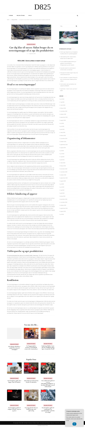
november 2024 (63, 138)
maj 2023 (62, 190)
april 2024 (62, 159)
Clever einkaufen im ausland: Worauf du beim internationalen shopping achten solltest (68, 79)
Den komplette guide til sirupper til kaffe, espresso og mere (14, 409)
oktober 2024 (63, 141)
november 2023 (63, 171)
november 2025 (63, 111)
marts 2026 (62, 105)
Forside (11, 15)
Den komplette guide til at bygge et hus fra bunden (14, 381)
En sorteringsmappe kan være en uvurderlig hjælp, (20, 255)
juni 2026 (62, 99)
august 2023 (63, 181)
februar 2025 (63, 135)
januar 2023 (62, 196)
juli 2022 (62, 214)
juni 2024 (62, 153)
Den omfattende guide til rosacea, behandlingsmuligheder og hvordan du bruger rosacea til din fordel (48, 383)
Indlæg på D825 (21, 15)
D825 (42, 7)
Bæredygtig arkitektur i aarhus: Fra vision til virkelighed (14, 348)
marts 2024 (62, 162)
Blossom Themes (50, 422)
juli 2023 (62, 184)
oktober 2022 (63, 205)
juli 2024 (62, 150)
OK (74, 424)
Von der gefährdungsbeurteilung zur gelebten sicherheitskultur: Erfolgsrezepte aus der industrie (68, 63)
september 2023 (64, 178)
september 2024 (64, 144)
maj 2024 (62, 156)
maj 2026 (62, 102)
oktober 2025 (63, 114)
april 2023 (62, 193)
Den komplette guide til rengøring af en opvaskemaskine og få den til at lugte (48, 410)
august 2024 (63, 147)
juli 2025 (62, 123)
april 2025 (62, 129)
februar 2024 (63, 165)
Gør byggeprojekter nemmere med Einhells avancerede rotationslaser (31, 347)
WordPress (62, 422)
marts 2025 (62, 132)
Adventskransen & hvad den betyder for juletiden (31, 381)
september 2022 (64, 208)
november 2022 (63, 202)
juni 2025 (62, 126)
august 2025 (63, 120)
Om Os (29, 15)
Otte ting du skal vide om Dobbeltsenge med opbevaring (31, 409)
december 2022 (63, 199)
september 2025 (63, 117)
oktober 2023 (63, 175)
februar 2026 (63, 108)
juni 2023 (62, 187)
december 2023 (63, 168)
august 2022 (63, 211)
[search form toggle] (77, 15)
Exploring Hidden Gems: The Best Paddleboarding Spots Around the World (48, 347)
